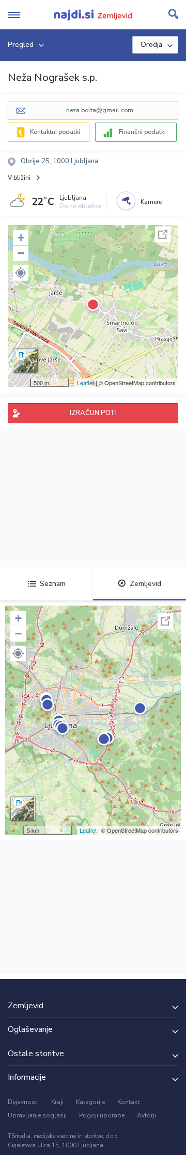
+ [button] (21, 237)
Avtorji (146, 1115)
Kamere (151, 202)
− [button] (21, 253)
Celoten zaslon (163, 234)
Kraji (57, 1102)
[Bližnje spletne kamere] (126, 201)
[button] (20, 273)
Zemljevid (145, 584)
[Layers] (25, 360)
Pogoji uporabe (102, 1115)
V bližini (19, 178)
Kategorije (90, 1102)
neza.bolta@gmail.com (99, 110)
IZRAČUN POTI (93, 413)
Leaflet (85, 382)
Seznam (53, 584)
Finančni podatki (142, 132)
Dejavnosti (23, 1102)
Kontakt (128, 1102)
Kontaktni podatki (55, 132)
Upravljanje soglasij (37, 1115)
